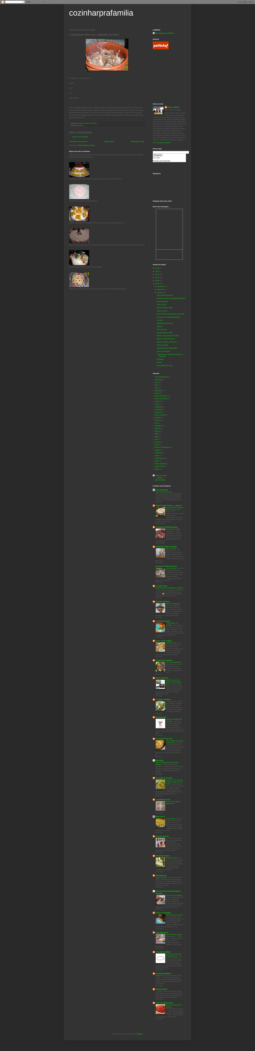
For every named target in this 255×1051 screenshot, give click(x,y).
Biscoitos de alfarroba (173, 603)
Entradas (158, 418)
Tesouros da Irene (162, 836)
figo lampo (159, 760)
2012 (157, 271)
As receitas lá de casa (164, 739)
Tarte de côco (161, 305)
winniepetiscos (161, 875)
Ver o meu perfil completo (162, 143)
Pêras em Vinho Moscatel (164, 492)
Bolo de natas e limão (164, 308)
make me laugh (160, 480)
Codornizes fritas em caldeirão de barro (171, 298)
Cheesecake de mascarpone (167, 348)
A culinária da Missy (163, 699)
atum (156, 385)
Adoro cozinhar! (173, 107)
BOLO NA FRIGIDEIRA (173, 662)
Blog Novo (159, 975)
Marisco (157, 428)
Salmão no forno (171, 643)
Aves (82, 125)
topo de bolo (159, 466)
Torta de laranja (162, 345)
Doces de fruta (160, 415)
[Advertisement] (165, 64)
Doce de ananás (171, 568)
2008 (157, 284)
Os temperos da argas (164, 778)
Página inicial (109, 141)
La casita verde (161, 586)
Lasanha (160, 320)
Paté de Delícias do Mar (174, 934)
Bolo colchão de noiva (165, 295)
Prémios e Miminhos (162, 447)
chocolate (158, 409)
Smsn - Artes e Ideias (164, 641)
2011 (157, 274)
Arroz (157, 382)
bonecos (158, 401)
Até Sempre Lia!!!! (172, 858)
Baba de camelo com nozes (167, 342)
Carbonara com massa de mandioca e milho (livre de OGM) (174, 782)
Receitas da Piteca (163, 602)
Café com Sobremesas (164, 1003)
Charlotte (160, 359)
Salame (159, 326)
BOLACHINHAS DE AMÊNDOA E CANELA (169, 588)
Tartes (157, 461)
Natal (157, 437)
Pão (156, 439)
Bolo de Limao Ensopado (174, 895)
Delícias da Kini (161, 989)
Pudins (157, 450)
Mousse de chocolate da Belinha (168, 317)
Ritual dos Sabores (163, 856)
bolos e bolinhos (161, 399)
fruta (156, 423)
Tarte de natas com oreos (166, 339)
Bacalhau (158, 390)
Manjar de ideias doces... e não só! (168, 505)
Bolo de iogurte (162, 302)
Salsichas (158, 453)
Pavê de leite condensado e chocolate (170, 314)
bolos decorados (161, 396)
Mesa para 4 (160, 817)
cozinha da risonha (163, 621)
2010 (157, 277)
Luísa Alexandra (162, 490)
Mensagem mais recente (79, 141)
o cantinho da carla (163, 800)
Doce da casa (162, 329)
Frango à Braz (171, 818)
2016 (157, 268)
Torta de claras (162, 311)
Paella (159, 362)
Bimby (157, 393)
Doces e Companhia (163, 913)
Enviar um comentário (80, 137)
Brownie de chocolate (173, 529)
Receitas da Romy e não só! (166, 566)
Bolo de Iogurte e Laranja (174, 915)
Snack (157, 456)
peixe (157, 445)
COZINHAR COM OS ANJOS (166, 547)
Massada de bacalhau (165, 323)
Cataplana (158, 407)
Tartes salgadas (160, 464)
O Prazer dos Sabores (164, 660)
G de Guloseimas (162, 932)
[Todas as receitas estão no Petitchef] (161, 49)
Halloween (159, 426)
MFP (156, 434)
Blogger (140, 1034)
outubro (160, 293)
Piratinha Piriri (161, 717)
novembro (161, 289)
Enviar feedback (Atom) (86, 145)
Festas (157, 420)
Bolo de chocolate (163, 351)
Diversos (158, 412)
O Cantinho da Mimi (163, 952)
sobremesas (159, 458)
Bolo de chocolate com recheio (168, 336)
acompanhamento (161, 377)
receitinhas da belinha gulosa (167, 527)
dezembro (161, 286)
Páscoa (157, 442)
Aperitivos (158, 380)
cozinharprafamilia (101, 12)
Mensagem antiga (137, 141)
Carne (157, 404)
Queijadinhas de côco (165, 366)
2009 (157, 281)
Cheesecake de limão (165, 333)
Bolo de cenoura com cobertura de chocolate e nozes (174, 682)
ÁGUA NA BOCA (162, 678)
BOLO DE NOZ (171, 549)
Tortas (157, 469)
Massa (157, 431)
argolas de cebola (161, 877)
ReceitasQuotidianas (163, 973)
